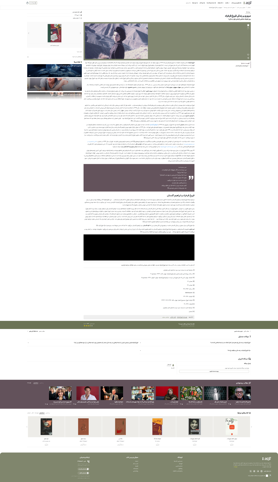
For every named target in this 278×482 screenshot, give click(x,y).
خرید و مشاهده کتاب (54, 45)
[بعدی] (28, 33)
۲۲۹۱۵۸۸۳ (80, 461)
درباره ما (235, 467)
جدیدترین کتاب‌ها (178, 461)
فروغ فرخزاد (162, 265)
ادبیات (136, 461)
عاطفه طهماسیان (76, 12)
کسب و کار (135, 464)
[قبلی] (80, 33)
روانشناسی (135, 471)
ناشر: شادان (173, 317)
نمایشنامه (135, 468)
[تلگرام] (257, 471)
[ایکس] (250, 471)
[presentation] (251, 426)
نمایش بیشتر (165, 317)
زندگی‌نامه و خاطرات (177, 471)
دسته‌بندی (42, 413)
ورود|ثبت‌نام (32, 3)
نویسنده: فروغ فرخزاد (182, 317)
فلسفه (136, 466)
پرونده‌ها (248, 12)
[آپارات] (254, 471)
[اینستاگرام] (261, 471)
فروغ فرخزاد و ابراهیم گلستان (242, 66)
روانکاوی (180, 468)
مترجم (29, 413)
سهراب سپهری (177, 87)
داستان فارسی (179, 466)
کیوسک (180, 464)
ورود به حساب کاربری (214, 371)
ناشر (33, 413)
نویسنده (37, 413)
